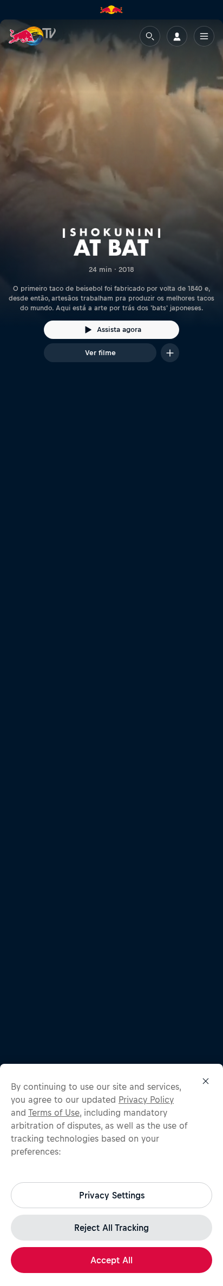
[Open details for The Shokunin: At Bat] (111, 200)
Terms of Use (54, 1112)
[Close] (206, 1081)
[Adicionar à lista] (170, 352)
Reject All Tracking (111, 1227)
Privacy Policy (146, 1099)
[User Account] (177, 36)
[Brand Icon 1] (111, 9)
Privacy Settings (112, 1195)
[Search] (150, 36)
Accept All (111, 1260)
